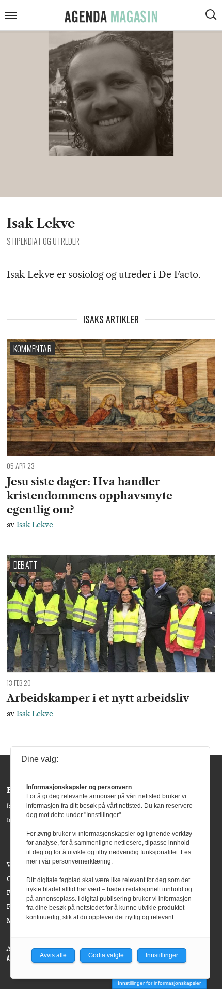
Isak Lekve (35, 524)
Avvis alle (53, 955)
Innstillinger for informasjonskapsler (159, 983)
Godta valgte (106, 955)
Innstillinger (162, 955)
